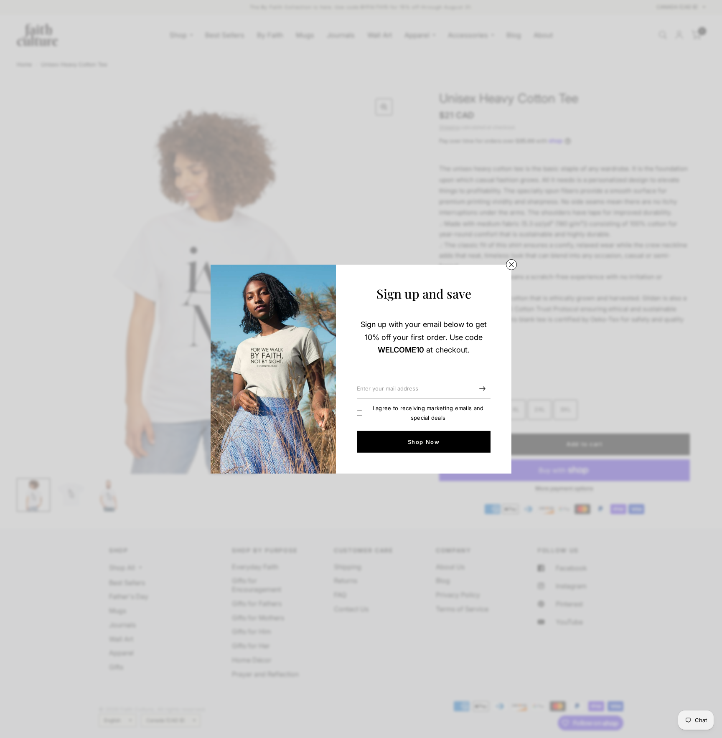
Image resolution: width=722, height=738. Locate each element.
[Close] (511, 264)
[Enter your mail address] (482, 388)
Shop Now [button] (424, 441)
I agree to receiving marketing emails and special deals (428, 413)
